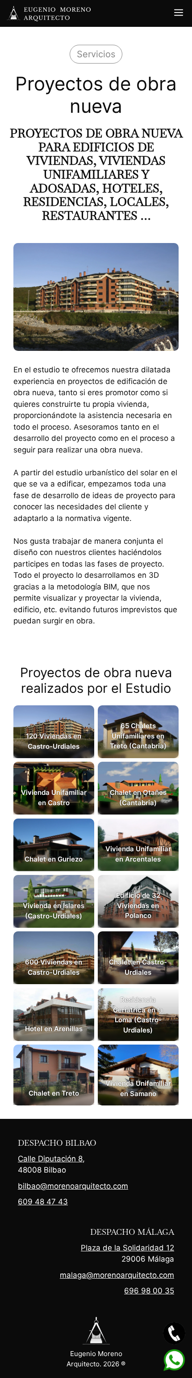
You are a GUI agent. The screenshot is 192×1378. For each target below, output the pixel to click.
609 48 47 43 (43, 1201)
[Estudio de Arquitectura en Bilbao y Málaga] (49, 13)
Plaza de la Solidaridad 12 (127, 1247)
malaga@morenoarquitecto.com (117, 1275)
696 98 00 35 (149, 1290)
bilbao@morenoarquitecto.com (73, 1186)
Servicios (96, 54)
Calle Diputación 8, (51, 1158)
